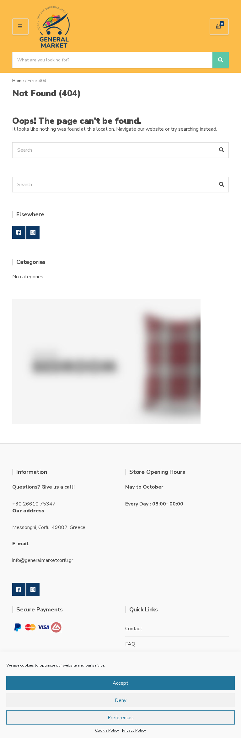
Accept (120, 683)
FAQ (130, 644)
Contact (133, 628)
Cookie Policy (107, 730)
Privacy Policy (134, 730)
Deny (120, 700)
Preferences (121, 717)
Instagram (33, 232)
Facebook (18, 232)
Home (18, 81)
